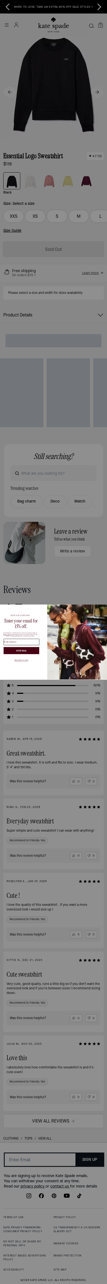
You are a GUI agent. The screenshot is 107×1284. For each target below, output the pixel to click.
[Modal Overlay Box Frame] (53, 642)
